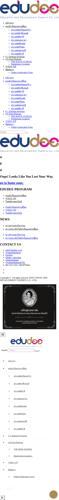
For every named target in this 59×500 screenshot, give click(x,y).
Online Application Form (22, 72)
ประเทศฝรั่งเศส (18, 43)
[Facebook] (7, 488)
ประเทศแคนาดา (19, 40)
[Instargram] (9, 488)
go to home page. (12, 183)
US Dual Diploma (13, 59)
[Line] (11, 488)
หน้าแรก (9, 23)
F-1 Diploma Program (15, 57)
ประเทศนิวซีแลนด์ (19, 33)
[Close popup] (2, 334)
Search (4, 350)
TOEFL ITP (10, 66)
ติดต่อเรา (9, 69)
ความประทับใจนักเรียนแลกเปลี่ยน (21, 229)
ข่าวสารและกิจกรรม (15, 225)
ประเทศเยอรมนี (18, 50)
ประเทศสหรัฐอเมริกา (21, 30)
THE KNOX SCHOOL (21, 61)
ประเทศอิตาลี (17, 37)
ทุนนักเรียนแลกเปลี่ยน (15, 26)
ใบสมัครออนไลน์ (13, 201)
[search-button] (27, 132)
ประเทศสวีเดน (18, 47)
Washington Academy (20, 64)
